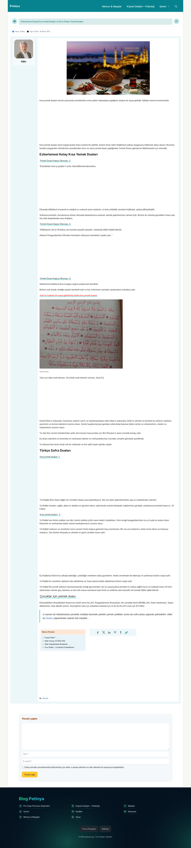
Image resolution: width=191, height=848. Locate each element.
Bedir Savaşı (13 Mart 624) (55, 641)
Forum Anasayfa (89, 829)
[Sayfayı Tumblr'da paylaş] (120, 632)
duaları (49, 618)
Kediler (79, 811)
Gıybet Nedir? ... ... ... (53, 638)
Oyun (78, 817)
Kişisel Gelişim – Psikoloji (140, 6)
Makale (45, 698)
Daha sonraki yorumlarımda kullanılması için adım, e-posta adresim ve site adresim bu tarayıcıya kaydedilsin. (74, 767)
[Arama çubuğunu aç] (176, 6)
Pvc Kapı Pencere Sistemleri (36, 806)
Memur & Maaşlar (112, 6)
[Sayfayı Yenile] (176, 21)
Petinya (15, 6)
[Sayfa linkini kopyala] (126, 632)
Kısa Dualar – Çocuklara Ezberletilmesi (59, 647)
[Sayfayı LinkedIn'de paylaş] (109, 632)
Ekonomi (132, 811)
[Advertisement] (108, 122)
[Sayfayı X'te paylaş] (103, 632)
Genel (163, 6)
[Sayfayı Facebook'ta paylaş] (98, 632)
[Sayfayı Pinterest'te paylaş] (115, 632)
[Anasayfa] (14, 21)
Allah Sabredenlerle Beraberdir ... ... (58, 644)
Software (105, 829)
